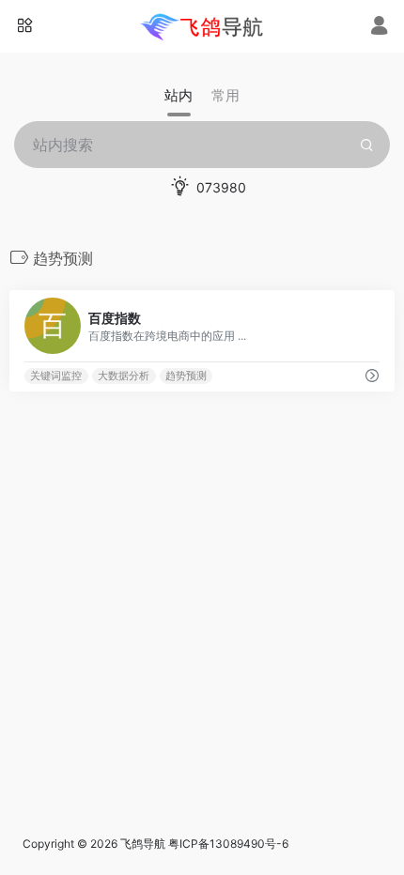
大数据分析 (123, 376)
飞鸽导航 (142, 844)
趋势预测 (186, 376)
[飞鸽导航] (202, 26)
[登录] (379, 28)
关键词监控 (56, 376)
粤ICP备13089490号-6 (228, 844)
